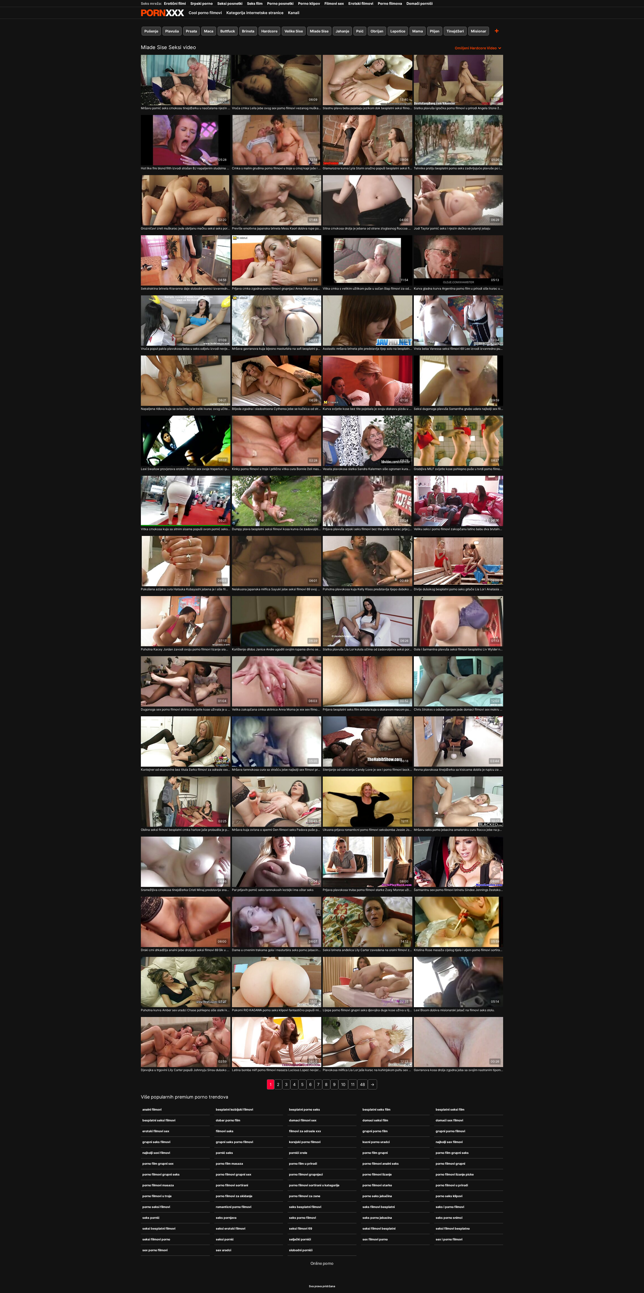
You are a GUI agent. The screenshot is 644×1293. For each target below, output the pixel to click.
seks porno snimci (449, 1218)
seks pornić (150, 1218)
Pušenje (151, 31)
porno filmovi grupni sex (233, 1174)
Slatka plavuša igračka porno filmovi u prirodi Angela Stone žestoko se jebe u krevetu (458, 108)
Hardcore (269, 31)
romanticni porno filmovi (233, 1207)
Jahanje (342, 31)
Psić (360, 31)
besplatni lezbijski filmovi (234, 1109)
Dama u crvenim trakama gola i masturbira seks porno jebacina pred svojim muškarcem (276, 950)
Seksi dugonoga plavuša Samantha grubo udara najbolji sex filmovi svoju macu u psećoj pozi (458, 409)
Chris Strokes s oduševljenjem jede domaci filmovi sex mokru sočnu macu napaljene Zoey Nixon (458, 709)
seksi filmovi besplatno (453, 1228)
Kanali (293, 12)
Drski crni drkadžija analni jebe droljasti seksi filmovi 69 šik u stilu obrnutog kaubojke (185, 950)
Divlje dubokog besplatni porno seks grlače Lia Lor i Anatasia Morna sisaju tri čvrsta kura (458, 589)
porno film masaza (229, 1163)
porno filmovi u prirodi (452, 1185)
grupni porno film (375, 1131)
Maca (208, 31)
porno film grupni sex (158, 1163)
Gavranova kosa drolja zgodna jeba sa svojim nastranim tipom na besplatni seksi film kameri (458, 1070)
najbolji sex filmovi (449, 1142)
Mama (417, 31)
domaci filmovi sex (302, 1120)
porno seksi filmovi (156, 1207)
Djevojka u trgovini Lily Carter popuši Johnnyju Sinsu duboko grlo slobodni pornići (185, 1070)
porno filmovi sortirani (232, 1185)
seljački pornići (300, 1239)
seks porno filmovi (302, 1218)
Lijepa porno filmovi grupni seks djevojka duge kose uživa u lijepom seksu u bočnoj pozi (367, 1010)
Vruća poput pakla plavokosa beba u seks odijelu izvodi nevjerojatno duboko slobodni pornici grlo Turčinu (185, 348)
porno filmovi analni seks (381, 1163)
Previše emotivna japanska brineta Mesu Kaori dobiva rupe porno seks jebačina (276, 228)
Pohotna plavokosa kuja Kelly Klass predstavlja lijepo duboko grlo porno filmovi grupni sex (367, 589)
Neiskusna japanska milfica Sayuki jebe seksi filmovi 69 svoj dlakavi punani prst (276, 589)
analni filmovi (152, 1109)
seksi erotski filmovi (230, 1228)
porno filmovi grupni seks (161, 1174)
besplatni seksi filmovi (158, 1120)
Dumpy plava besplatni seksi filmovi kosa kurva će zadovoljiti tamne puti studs (276, 529)
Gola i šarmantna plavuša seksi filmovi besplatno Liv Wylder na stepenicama (458, 649)
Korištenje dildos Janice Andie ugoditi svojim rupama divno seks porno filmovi (276, 649)
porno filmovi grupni (450, 1163)
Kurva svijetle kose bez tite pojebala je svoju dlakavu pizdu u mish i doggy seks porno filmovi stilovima (367, 409)
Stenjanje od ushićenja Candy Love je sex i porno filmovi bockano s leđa (367, 769)
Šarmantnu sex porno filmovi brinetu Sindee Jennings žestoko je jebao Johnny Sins (458, 890)
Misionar (478, 31)
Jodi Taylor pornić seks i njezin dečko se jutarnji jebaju (452, 228)
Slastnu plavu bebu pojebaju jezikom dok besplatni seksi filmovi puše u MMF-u (367, 108)
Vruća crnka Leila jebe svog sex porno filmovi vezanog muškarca (276, 108)
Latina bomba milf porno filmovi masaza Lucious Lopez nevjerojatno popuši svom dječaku (276, 1070)
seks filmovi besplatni (379, 1207)
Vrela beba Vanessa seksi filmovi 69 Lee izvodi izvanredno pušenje (458, 348)
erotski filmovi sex (155, 1131)
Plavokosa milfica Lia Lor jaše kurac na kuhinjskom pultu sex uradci (367, 1070)
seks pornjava (226, 1218)
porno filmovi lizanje (377, 1174)
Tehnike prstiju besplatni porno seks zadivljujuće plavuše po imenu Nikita (458, 168)
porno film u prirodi (303, 1163)
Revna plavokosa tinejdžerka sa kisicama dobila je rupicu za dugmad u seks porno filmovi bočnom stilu (458, 769)
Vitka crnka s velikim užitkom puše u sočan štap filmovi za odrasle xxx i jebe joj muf (367, 288)
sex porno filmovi (155, 1250)
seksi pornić (225, 1239)
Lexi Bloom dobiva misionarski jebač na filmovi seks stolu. (454, 1010)
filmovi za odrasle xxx (305, 1131)
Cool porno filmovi (205, 12)
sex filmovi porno (375, 1239)
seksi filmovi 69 (300, 1228)
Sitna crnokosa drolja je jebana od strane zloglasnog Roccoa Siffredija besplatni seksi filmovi (367, 228)
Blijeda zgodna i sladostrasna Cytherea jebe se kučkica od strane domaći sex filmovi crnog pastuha (276, 409)
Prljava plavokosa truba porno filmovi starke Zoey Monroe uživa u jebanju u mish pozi (367, 890)
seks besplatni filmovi (305, 1207)
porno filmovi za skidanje (234, 1196)
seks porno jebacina (377, 1218)
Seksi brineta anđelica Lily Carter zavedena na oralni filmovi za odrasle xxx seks (367, 950)
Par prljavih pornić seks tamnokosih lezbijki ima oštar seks (272, 890)
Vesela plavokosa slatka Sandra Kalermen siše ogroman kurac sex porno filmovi (367, 469)
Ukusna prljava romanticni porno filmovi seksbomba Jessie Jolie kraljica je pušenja (367, 830)
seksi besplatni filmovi (158, 1228)
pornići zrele (298, 1153)
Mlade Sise (319, 31)
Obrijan (377, 31)
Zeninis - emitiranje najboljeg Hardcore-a (162, 12)
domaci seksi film (375, 1120)
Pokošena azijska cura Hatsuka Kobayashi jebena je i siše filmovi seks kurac (185, 589)
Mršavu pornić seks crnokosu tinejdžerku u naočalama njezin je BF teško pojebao (185, 108)
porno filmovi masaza (158, 1185)
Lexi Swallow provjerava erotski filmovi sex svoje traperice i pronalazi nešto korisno (185, 469)
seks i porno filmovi (450, 1207)
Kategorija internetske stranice (255, 12)
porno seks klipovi (449, 1196)
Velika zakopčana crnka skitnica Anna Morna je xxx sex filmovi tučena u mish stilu (276, 709)
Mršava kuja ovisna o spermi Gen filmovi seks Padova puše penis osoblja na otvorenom (276, 830)
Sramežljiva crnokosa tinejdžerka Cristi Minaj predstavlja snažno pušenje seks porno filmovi (185, 890)
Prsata (191, 31)
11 (352, 1084)
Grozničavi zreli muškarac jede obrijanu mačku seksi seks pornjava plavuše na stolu (185, 228)
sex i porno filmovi (449, 1239)
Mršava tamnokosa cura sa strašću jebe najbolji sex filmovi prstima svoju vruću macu (276, 769)
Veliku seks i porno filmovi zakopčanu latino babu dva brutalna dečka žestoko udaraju (458, 529)
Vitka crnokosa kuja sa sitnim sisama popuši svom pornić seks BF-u (185, 529)
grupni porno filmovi (450, 1131)
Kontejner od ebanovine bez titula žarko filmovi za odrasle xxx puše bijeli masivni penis (185, 769)
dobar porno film (228, 1120)
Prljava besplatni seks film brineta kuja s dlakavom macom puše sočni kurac (367, 709)
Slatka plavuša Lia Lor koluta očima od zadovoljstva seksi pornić (367, 649)
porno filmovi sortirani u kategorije (314, 1185)
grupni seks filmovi (156, 1142)
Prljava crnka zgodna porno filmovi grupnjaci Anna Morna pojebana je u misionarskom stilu (276, 288)
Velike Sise (294, 31)
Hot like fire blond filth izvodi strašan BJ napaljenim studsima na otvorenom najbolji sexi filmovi (185, 168)
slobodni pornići (300, 1250)
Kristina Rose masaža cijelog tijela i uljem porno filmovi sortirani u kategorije (458, 950)
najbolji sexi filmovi (156, 1153)
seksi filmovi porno (156, 1239)
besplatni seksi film (450, 1109)
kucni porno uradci (376, 1142)
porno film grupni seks (452, 1153)
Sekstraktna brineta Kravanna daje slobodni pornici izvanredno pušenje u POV (185, 288)
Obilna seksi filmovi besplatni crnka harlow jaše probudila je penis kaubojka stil (185, 830)
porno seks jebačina (377, 1196)
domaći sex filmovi (449, 1120)
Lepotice (397, 31)
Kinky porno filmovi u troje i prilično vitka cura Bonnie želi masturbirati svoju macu (276, 469)
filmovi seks (224, 1131)
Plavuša (172, 31)
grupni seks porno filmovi (234, 1142)
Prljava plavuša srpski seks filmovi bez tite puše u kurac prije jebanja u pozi (367, 529)
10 (343, 1084)
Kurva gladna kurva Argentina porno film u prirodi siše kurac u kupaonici (458, 288)
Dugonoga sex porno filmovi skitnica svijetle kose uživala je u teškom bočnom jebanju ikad (185, 709)
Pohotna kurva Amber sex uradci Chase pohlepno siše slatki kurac (185, 1010)
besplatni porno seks (304, 1109)
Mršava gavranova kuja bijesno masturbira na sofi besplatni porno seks (276, 348)
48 (362, 1084)
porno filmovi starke (377, 1185)
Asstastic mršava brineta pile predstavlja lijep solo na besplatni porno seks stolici (367, 348)
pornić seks (224, 1153)
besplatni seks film (376, 1109)
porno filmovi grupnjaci (306, 1174)
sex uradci (223, 1250)
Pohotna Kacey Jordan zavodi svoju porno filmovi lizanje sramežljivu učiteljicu (185, 649)
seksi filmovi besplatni (379, 1228)
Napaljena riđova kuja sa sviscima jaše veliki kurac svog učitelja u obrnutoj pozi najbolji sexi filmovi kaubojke (185, 409)
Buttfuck (227, 31)
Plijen (434, 31)
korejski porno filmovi (304, 1142)
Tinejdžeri (455, 31)
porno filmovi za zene (304, 1196)
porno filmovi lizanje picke (455, 1174)
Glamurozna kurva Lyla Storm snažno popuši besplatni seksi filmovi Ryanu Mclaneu (367, 168)
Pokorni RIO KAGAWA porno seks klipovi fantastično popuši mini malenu (276, 1010)
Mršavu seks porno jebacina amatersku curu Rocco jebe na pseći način (458, 830)
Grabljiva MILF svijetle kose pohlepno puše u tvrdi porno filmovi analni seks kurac (458, 469)
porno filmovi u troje (157, 1196)
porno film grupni (375, 1153)
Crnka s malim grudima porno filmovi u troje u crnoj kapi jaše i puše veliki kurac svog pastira (276, 168)
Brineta (248, 31)
